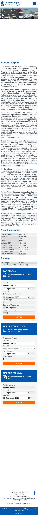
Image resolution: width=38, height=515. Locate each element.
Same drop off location (13, 294)
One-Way (7, 338)
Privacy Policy (19, 510)
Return (16, 338)
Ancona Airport (12, 2)
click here (22, 254)
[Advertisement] (19, 40)
